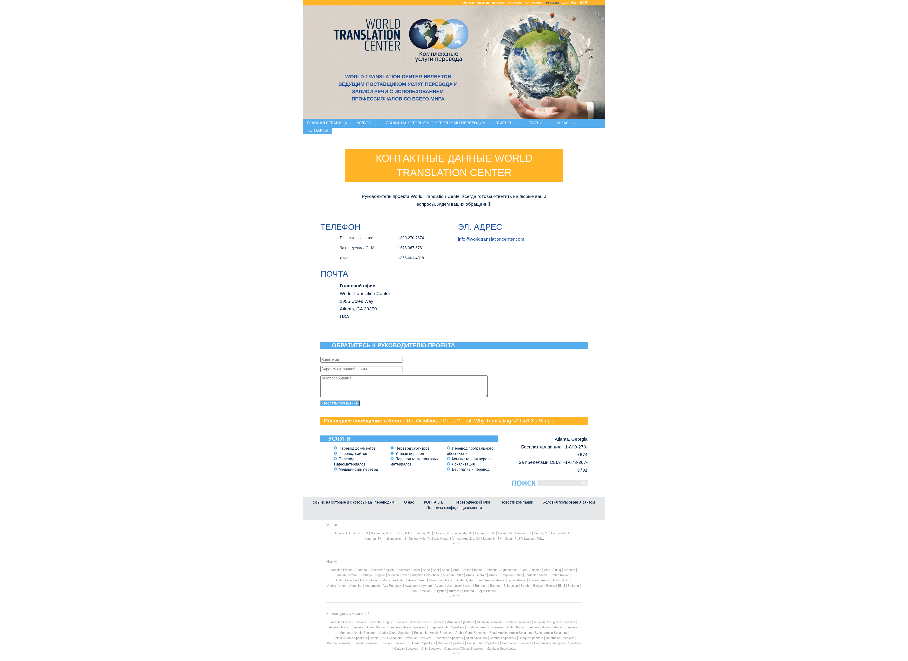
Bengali (538, 585)
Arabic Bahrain (476, 575)
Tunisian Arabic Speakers (349, 638)
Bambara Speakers (503, 638)
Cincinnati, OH (462, 533)
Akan (523, 570)
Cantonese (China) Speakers (464, 648)
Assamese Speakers (448, 638)
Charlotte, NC (422, 533)
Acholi (446, 570)
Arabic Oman (417, 580)
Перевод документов (357, 448)
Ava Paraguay (392, 585)
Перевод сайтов (353, 454)
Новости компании (516, 502)
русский (552, 2)
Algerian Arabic (453, 575)
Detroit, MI (541, 533)
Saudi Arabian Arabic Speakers (510, 633)
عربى (565, 2)
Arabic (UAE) (562, 580)
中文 (573, 2)
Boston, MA (401, 533)
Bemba (525, 585)
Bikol (561, 585)
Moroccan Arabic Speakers (358, 633)
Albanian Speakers (490, 622)
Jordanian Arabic (536, 575)
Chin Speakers (431, 648)
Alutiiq (556, 570)
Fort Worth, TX (561, 533)
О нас (563, 123)
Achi (436, 570)
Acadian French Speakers (349, 622)
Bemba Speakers (339, 643)
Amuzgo (366, 575)
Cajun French (486, 591)
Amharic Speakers (518, 622)
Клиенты (504, 123)
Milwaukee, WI (531, 538)
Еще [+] (454, 543)
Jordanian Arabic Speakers (485, 627)
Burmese (455, 591)
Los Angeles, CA (468, 538)
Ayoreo (439, 585)
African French (472, 570)
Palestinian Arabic (441, 580)
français (514, 2)
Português (533, 2)
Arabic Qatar (465, 580)
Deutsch (468, 2)
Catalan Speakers (406, 648)
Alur (547, 570)
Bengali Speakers (366, 643)
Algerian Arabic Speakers (346, 627)
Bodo (413, 591)
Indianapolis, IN (395, 538)
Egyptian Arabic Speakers (446, 627)
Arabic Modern (370, 580)
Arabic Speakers (414, 627)
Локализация (463, 464)
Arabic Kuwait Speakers (522, 627)
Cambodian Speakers (516, 643)
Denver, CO (523, 533)
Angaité (380, 575)
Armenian (355, 585)
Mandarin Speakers (499, 648)
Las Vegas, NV (444, 538)
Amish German (347, 575)
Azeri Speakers (476, 638)
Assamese (372, 585)
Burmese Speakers (451, 643)
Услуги (364, 123)
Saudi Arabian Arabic (490, 580)
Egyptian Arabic (511, 575)
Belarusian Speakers (560, 638)
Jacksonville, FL (420, 538)
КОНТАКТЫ (317, 130)
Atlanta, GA (343, 533)
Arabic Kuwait (559, 575)
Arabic (493, 575)
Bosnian (425, 591)
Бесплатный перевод (470, 469)
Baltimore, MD (381, 533)
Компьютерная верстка (472, 459)
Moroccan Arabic (393, 580)
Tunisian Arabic (539, 580)
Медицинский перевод (358, 469)
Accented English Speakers (388, 622)
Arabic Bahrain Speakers (383, 627)
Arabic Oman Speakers (395, 633)
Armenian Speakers (418, 638)
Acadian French (342, 570)
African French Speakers (427, 622)
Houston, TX (373, 538)
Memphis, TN (492, 538)
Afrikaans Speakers (460, 622)
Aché (426, 570)
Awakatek (411, 585)
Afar (456, 570)
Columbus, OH (485, 533)
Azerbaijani (454, 585)
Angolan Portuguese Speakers (554, 622)
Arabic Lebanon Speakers (559, 627)
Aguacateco (508, 570)
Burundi (469, 591)
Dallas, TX (505, 533)
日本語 (584, 2)
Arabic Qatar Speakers (471, 633)
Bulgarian (439, 591)
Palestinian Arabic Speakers (433, 633)
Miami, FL (511, 538)
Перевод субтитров (412, 448)
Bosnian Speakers (393, 643)
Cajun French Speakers (483, 643)
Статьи (535, 123)
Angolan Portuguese (426, 575)
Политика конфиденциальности (454, 508)
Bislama (573, 585)
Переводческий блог (472, 502)
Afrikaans (491, 570)
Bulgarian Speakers (421, 643)
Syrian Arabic (517, 580)
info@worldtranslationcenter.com (491, 239)
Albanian (535, 570)
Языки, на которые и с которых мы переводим (435, 123)
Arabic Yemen (336, 585)
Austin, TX (361, 533)
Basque (495, 585)
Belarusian (510, 585)
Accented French (408, 570)
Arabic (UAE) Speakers (386, 638)
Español (498, 2)
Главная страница (327, 123)
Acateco (361, 570)
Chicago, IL (442, 533)
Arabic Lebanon (346, 580)
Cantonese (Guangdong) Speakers (557, 643)
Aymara (426, 585)
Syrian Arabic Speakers (551, 633)
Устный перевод (409, 454)
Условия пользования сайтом (569, 502)
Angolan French (398, 575)
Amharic (569, 570)
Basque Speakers (531, 638)
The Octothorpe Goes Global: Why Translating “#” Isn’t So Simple (480, 421)
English (483, 2)
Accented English (382, 570)
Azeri (468, 585)
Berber (550, 585)
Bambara (481, 585)
